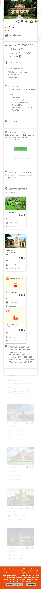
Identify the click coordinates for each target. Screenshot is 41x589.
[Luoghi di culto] (15, 318)
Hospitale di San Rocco (12, 325)
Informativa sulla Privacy (14, 585)
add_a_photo (22, 215)
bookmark (19, 215)
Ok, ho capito (31, 585)
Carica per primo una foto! (16, 278)
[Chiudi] (35, 3)
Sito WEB (12, 121)
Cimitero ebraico (12, 292)
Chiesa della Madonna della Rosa (11, 252)
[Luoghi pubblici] (15, 285)
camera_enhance (31, 21)
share (17, 21)
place (35, 21)
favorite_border (6, 178)
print (26, 21)
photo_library (22, 21)
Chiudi (33, 372)
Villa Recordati (11, 212)
